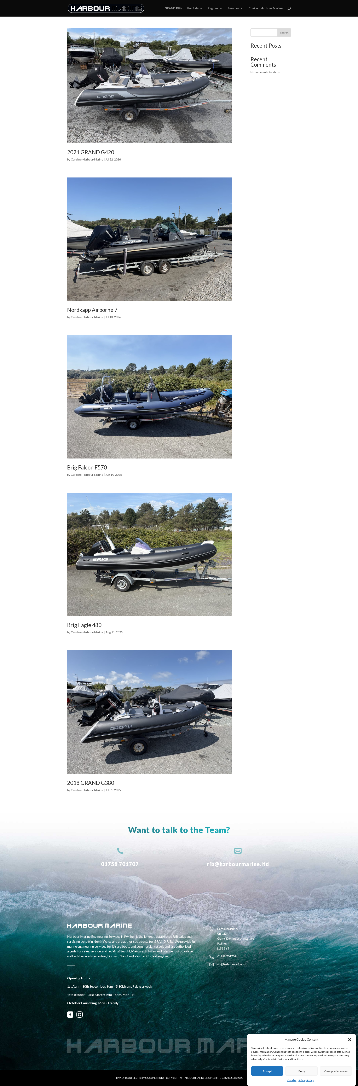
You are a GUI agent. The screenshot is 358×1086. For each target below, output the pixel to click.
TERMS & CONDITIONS (151, 1077)
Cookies (291, 1080)
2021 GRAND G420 (90, 152)
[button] (350, 1040)
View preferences (336, 1071)
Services (233, 8)
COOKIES (131, 1077)
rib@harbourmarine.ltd (238, 864)
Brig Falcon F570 (87, 467)
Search (284, 32)
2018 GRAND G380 (90, 783)
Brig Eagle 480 (84, 625)
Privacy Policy (306, 1080)
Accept (267, 1071)
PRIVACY (120, 1077)
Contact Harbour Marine (265, 8)
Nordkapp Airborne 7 (92, 309)
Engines (213, 8)
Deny (301, 1071)
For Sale (192, 8)
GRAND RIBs (173, 8)
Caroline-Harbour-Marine (87, 159)
